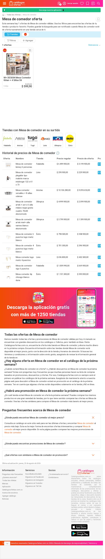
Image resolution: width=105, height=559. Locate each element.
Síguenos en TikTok (33, 486)
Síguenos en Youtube (33, 483)
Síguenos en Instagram (34, 480)
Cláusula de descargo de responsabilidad (70, 543)
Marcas (5, 484)
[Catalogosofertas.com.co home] (17, 3)
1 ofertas (6, 45)
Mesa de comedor (85, 423)
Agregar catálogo (9, 496)
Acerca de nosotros (10, 493)
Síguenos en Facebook (34, 477)
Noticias (5, 499)
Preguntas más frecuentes (12, 474)
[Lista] (93, 3)
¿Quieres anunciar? (9, 477)
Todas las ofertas (14, 15)
